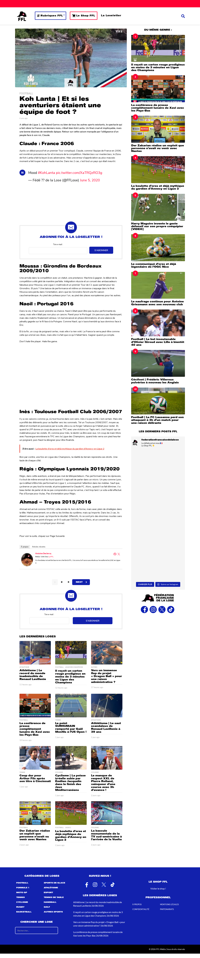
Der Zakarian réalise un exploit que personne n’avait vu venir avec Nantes (34, 835)
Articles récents (38, 547)
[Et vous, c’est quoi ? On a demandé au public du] (158, 564)
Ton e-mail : (58, 244)
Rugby (20, 907)
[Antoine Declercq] (27, 559)
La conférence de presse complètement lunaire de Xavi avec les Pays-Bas (34, 729)
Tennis (58, 720)
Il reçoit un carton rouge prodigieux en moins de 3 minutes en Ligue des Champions (70, 676)
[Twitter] (118, 554)
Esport (48, 892)
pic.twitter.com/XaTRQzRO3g (79, 172)
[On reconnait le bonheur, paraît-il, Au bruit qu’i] (158, 498)
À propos (25, 547)
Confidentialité (140, 909)
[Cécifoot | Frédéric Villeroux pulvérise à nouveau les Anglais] (158, 363)
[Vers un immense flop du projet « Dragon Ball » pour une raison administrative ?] (106, 653)
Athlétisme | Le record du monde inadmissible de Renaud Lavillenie (32, 675)
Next (79, 582)
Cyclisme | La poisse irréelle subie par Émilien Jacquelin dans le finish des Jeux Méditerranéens (70, 783)
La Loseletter (111, 15)
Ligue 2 (68, 827)
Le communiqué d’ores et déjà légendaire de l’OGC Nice (153, 265)
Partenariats (167, 909)
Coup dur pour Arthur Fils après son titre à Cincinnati (35, 778)
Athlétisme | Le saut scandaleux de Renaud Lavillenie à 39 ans (106, 727)
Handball (50, 902)
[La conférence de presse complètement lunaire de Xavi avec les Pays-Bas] (35, 705)
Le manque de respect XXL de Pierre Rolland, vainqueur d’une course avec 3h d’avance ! (103, 783)
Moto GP (21, 892)
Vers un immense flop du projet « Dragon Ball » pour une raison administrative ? (106, 676)
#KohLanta (46, 172)
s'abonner (101, 250)
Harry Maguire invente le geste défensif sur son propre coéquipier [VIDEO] (157, 226)
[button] (183, 16)
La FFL (50, 556)
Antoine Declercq (43, 553)
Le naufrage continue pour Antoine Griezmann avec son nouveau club (157, 303)
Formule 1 (22, 887)
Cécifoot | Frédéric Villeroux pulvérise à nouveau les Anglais (155, 381)
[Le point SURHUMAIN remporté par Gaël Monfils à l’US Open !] (71, 705)
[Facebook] (115, 554)
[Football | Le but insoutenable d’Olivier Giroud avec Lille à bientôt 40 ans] (158, 323)
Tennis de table (54, 897)
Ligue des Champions (74, 667)
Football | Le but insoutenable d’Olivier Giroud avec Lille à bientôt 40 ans (157, 342)
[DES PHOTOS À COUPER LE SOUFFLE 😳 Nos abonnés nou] (158, 531)
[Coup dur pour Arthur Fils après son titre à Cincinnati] (35, 758)
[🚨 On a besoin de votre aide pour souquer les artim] (158, 465)
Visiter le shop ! (158, 888)
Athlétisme (24, 667)
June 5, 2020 (90, 180)
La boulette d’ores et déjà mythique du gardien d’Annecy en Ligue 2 (70, 835)
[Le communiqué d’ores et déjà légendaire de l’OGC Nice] (158, 247)
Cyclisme (59, 772)
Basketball (24, 912)
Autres (94, 667)
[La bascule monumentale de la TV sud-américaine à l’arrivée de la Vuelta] (106, 813)
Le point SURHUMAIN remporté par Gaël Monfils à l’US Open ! (71, 727)
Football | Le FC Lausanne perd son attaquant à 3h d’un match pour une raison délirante (157, 420)
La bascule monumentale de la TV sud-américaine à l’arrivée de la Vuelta (106, 835)
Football (26, 93)
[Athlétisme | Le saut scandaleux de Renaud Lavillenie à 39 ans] (106, 705)
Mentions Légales (169, 904)
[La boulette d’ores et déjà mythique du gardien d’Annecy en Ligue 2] (71, 813)
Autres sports (53, 912)
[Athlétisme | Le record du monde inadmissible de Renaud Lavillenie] (35, 653)
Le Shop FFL (85, 15)
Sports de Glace (54, 883)
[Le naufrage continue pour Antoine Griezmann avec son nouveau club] (158, 285)
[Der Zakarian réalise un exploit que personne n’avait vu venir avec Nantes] (35, 813)
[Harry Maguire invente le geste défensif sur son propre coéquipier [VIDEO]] (158, 207)
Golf (47, 907)
